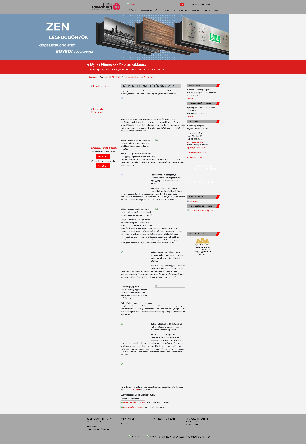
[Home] (107, 10)
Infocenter (184, 10)
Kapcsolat (197, 10)
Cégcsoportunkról (202, 182)
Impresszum (191, 422)
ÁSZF (186, 4)
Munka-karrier (127, 419)
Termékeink (170, 10)
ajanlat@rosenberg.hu (196, 147)
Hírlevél (124, 423)
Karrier (208, 10)
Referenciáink (203, 165)
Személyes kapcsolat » (196, 152)
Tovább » (190, 98)
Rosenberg (93, 77)
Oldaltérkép (205, 4)
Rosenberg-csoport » (196, 157)
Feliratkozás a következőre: (214, 437)
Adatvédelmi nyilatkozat (198, 419)
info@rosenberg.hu (195, 142)
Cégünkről (133, 10)
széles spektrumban (203, 169)
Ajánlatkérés (194, 4)
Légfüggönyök (115, 77)
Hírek (216, 10)
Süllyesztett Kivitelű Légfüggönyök (138, 77)
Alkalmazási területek (151, 10)
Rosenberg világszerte (164, 419)
